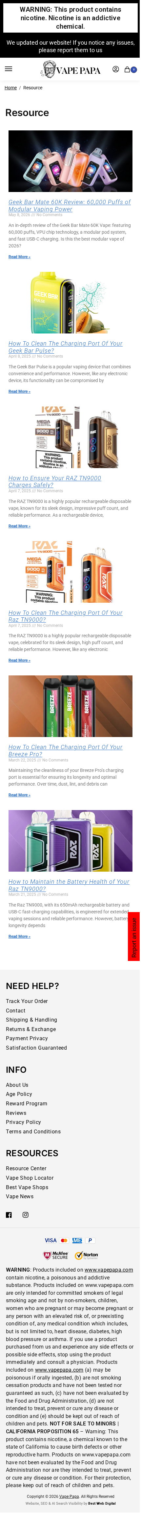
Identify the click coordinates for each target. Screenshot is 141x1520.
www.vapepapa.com (109, 1270)
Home (11, 87)
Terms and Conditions (33, 1132)
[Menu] (15, 69)
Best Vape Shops (27, 1187)
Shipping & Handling (31, 1020)
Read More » (19, 257)
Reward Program (27, 1103)
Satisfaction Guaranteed (36, 1048)
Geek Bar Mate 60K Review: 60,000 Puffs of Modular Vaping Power (70, 206)
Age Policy (19, 1094)
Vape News (20, 1196)
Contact (15, 1011)
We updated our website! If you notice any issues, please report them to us (71, 46)
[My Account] (116, 69)
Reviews (16, 1113)
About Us (17, 1085)
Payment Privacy (27, 1038)
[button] (128, 69)
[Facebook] (9, 1215)
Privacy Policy (23, 1122)
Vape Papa (69, 1496)
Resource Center (26, 1168)
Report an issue (134, 938)
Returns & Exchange (31, 1029)
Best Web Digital (102, 1503)
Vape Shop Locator (30, 1178)
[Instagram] (26, 1215)
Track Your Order (27, 1001)
